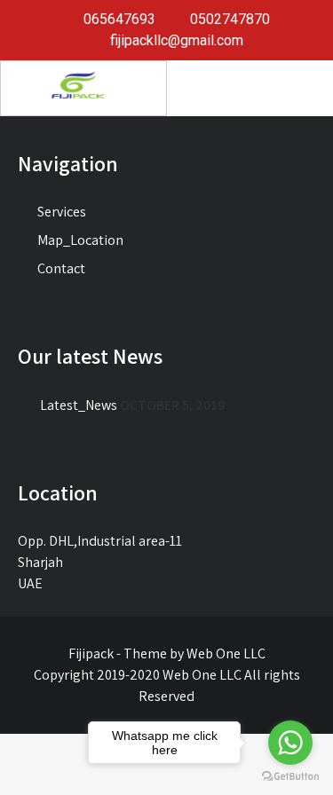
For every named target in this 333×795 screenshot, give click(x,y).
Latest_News (78, 405)
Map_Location (80, 240)
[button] (249, 86)
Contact (61, 268)
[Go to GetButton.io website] (290, 777)
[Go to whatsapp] (290, 742)
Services (61, 211)
